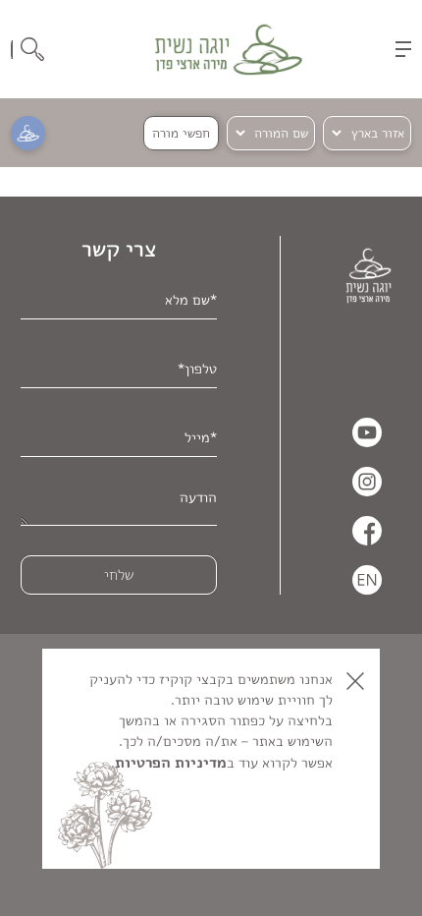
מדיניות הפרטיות (171, 762)
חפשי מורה (181, 133)
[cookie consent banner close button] (355, 681)
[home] (228, 50)
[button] (403, 49)
